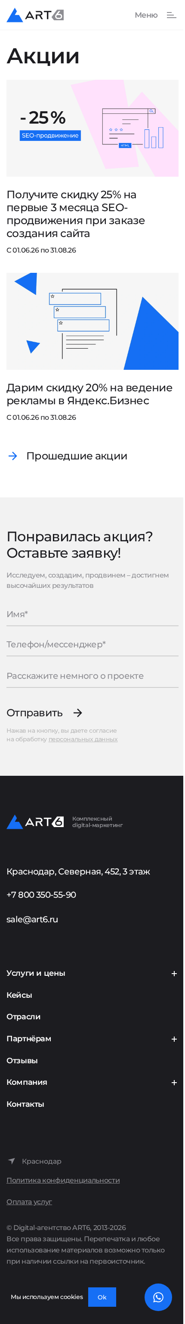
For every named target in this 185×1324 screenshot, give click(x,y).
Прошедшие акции (76, 456)
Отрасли (23, 1016)
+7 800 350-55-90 (41, 895)
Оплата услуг (29, 1202)
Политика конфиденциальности (63, 1180)
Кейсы (19, 995)
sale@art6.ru (32, 919)
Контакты (25, 1104)
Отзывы (22, 1060)
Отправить (34, 712)
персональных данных (83, 739)
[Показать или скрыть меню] (151, 15)
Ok (102, 1297)
